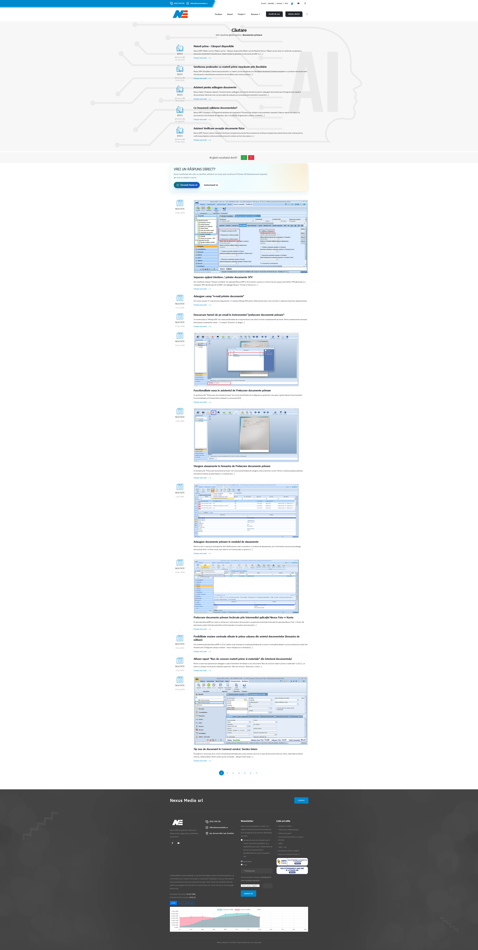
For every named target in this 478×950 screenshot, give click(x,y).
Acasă (263, 3)
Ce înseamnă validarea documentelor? (215, 108)
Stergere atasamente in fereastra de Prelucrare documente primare (232, 466)
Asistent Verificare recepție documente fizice (219, 128)
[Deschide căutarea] (307, 14)
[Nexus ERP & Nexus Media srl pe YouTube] (298, 3)
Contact (279, 3)
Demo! (230, 14)
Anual (180, 903)
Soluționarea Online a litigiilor (288, 851)
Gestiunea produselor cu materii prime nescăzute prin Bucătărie (230, 66)
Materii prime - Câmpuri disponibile (214, 46)
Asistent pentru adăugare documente (215, 87)
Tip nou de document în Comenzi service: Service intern (225, 749)
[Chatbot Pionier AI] (292, 3)
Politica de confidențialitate (288, 830)
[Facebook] (172, 843)
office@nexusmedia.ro (198, 3)
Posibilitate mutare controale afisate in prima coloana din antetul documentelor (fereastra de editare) (246, 638)
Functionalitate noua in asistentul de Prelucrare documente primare (232, 390)
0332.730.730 (179, 3)
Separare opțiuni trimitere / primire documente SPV (223, 277)
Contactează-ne (211, 185)
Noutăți (271, 3)
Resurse (254, 14)
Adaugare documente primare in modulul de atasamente (226, 541)
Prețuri (241, 14)
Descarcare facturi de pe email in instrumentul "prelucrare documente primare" (239, 314)
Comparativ (189, 903)
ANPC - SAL (282, 847)
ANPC (280, 843)
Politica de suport (284, 833)
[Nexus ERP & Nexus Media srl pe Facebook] (305, 3)
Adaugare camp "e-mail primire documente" (219, 296)
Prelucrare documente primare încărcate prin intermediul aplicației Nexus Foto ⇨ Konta (243, 617)
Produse (218, 14)
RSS (286, 3)
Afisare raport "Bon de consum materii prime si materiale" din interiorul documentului (243, 659)
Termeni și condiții (284, 826)
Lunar (173, 903)
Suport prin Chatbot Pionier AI (289, 854)
